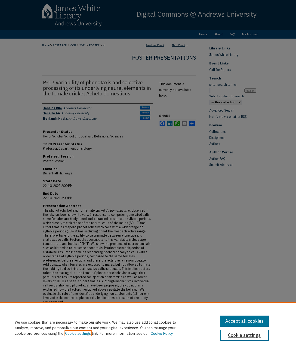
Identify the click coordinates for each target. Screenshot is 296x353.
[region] (148, 327)
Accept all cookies (244, 321)
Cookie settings (78, 333)
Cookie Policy (162, 333)
